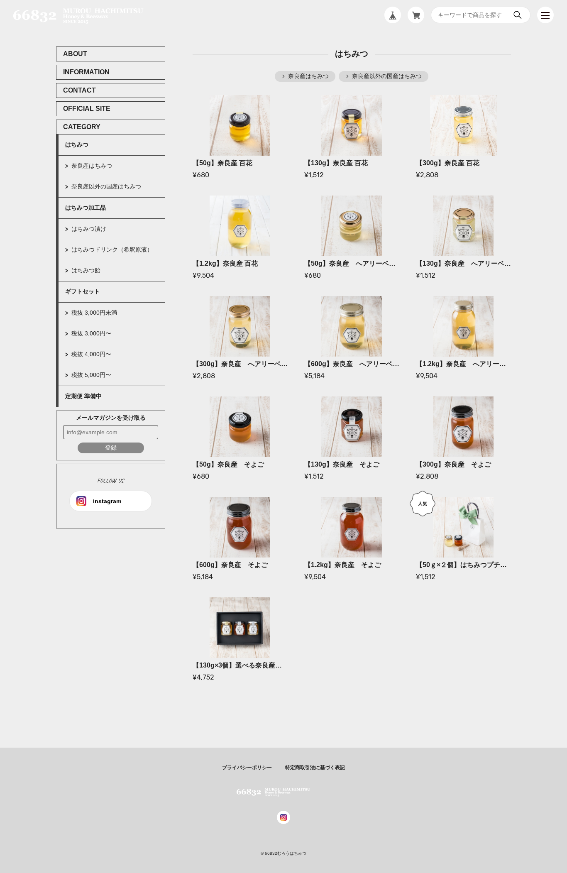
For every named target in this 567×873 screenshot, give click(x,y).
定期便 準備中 (83, 396)
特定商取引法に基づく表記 (315, 767)
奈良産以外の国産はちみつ (106, 186)
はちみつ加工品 (85, 207)
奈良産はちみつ (91, 165)
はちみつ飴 (85, 270)
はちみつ (76, 144)
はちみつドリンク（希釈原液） (112, 249)
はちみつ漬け (88, 228)
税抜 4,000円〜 (91, 354)
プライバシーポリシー (247, 767)
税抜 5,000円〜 (91, 375)
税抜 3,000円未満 (94, 312)
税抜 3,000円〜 (91, 333)
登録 (111, 447)
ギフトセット (82, 291)
